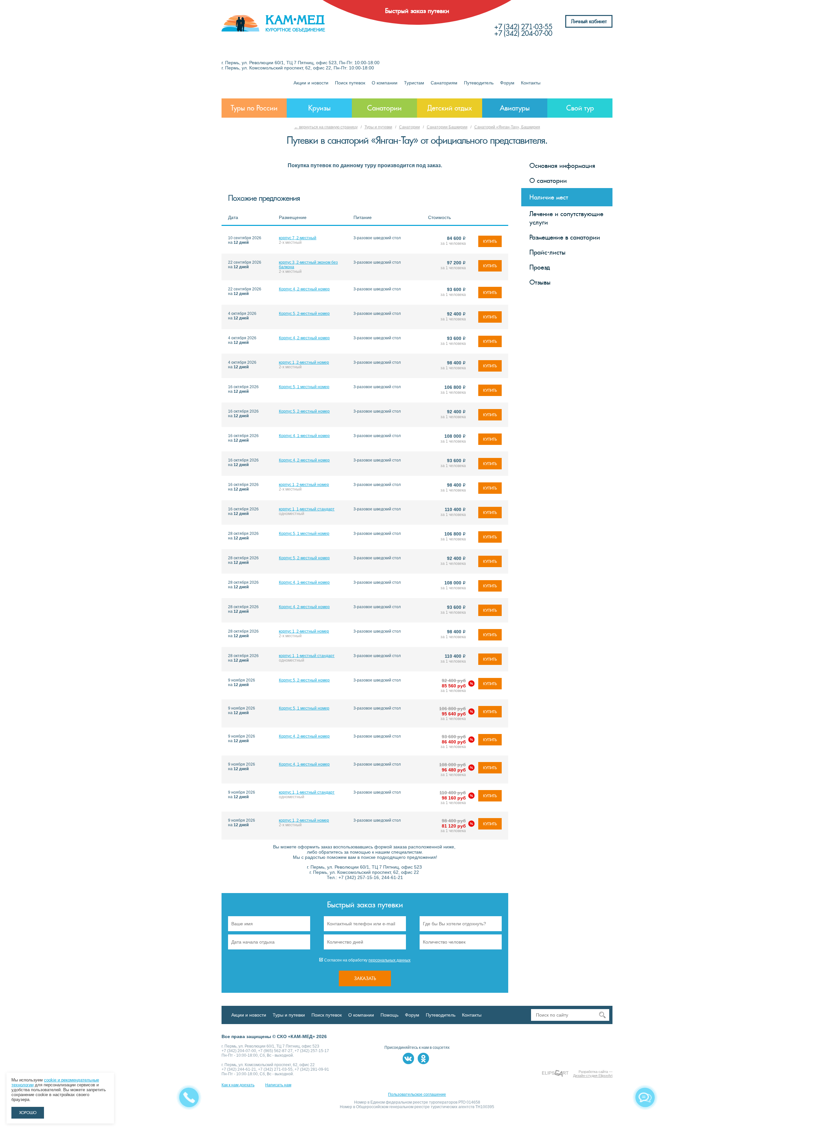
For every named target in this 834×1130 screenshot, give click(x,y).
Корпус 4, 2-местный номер (304, 289)
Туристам (414, 82)
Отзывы (540, 282)
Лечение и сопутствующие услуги (566, 218)
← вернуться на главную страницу (326, 127)
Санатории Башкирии (447, 127)
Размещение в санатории (564, 237)
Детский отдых (449, 108)
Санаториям (444, 82)
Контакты (530, 82)
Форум (507, 82)
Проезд (539, 267)
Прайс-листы (547, 252)
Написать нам (278, 1085)
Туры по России (254, 108)
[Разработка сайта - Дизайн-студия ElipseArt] (555, 1073)
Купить (490, 241)
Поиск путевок (350, 82)
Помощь (389, 1015)
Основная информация (562, 165)
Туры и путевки (378, 127)
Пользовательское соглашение (417, 1094)
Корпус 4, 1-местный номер (304, 435)
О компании (384, 82)
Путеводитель (479, 82)
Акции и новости (311, 82)
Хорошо (27, 1112)
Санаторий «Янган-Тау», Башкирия (507, 127)
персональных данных (389, 960)
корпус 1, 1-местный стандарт (307, 509)
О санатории (548, 180)
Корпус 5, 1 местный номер (304, 387)
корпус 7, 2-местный (297, 238)
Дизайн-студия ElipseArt (592, 1076)
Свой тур (580, 108)
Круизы (319, 108)
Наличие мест (548, 197)
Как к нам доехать (238, 1085)
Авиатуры (515, 108)
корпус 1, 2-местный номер (304, 362)
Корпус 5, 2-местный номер (304, 313)
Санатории (384, 108)
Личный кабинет (589, 21)
